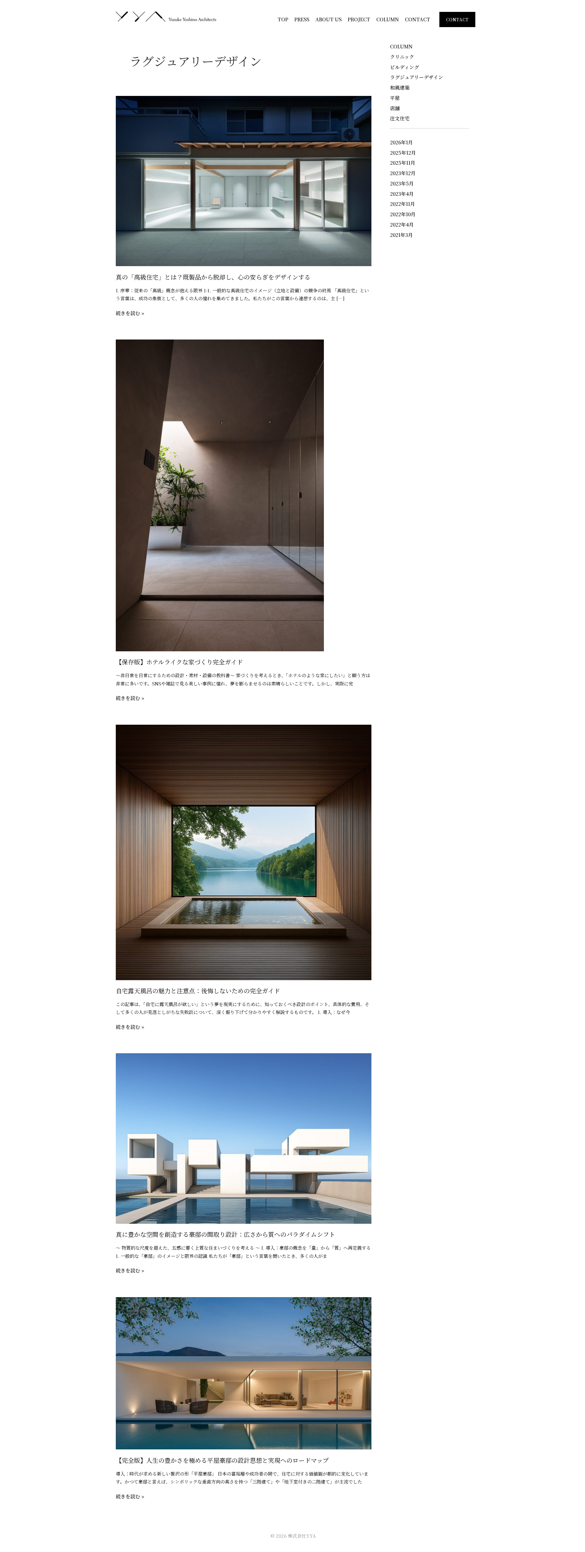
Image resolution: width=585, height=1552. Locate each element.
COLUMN (387, 19)
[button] (457, 19)
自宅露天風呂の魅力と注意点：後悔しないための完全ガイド (198, 990)
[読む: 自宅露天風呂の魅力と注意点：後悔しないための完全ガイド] (243, 851)
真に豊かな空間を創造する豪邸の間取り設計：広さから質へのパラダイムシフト (225, 1234)
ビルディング (404, 67)
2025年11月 (402, 162)
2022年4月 (402, 224)
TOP (283, 19)
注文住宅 (400, 118)
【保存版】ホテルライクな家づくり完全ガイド (179, 661)
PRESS (301, 19)
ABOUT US (328, 19)
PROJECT (359, 19)
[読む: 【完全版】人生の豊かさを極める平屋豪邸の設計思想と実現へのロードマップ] (243, 1372)
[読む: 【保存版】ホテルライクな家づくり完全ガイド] (220, 494)
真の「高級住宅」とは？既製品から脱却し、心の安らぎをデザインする (213, 277)
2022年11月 (402, 203)
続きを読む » (130, 313)
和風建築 (400, 87)
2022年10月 (403, 214)
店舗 (395, 108)
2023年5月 (402, 183)
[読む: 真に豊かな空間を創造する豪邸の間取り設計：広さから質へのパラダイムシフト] (243, 1137)
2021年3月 (401, 234)
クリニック (402, 56)
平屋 (395, 97)
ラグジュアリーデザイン (416, 77)
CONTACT (417, 19)
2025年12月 (403, 152)
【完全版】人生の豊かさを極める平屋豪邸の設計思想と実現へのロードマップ (222, 1460)
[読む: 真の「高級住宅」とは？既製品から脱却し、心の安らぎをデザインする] (243, 180)
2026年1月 (401, 142)
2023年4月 (402, 193)
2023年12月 (403, 173)
